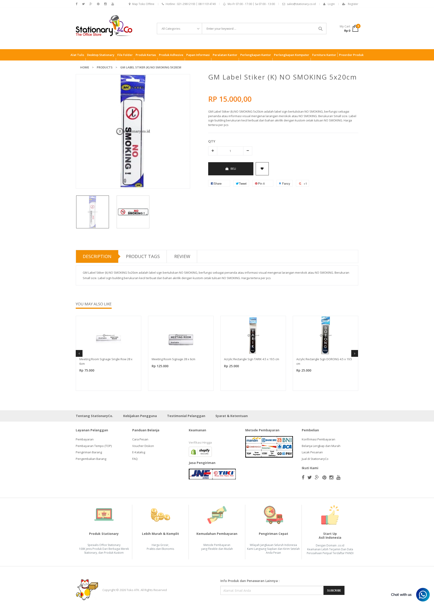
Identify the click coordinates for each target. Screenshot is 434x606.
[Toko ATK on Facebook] (76, 4)
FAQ (135, 459)
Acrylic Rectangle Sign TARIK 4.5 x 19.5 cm (251, 359)
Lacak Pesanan (312, 452)
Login (331, 4)
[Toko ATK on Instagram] (105, 4)
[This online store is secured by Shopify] (200, 451)
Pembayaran (85, 439)
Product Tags (143, 256)
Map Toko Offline (143, 4)
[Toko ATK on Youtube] (112, 4)
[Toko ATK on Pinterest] (98, 4)
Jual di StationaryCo (315, 459)
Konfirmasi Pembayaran (318, 439)
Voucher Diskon (143, 446)
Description (97, 256)
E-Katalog (138, 452)
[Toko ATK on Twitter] (83, 4)
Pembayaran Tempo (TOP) (94, 446)
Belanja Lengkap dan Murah (321, 446)
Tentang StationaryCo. (94, 416)
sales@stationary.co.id (301, 4)
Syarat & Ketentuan (231, 416)
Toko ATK (133, 590)
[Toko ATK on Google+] (91, 4)
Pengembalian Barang (91, 459)
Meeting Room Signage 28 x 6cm (173, 359)
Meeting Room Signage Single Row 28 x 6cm (105, 361)
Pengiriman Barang (89, 452)
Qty (211, 141)
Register (353, 4)
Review (182, 256)
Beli (233, 169)
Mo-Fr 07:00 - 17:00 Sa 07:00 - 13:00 (251, 4)
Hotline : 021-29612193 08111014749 (191, 4)
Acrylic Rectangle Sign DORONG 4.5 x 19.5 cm (324, 361)
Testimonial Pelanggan (186, 416)
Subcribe (334, 590)
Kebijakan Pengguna (140, 416)
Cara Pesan (140, 439)
